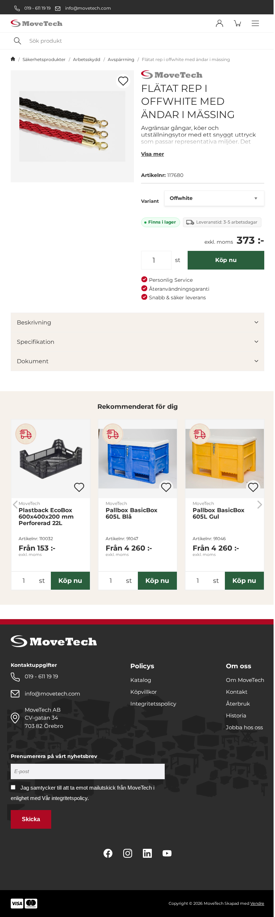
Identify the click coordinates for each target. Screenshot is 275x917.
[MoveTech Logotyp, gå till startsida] (36, 23)
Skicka (31, 819)
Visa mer (152, 153)
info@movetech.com (88, 8)
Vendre (257, 903)
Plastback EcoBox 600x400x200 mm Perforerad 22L (46, 517)
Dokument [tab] (33, 361)
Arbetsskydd (86, 59)
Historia (236, 715)
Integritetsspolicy (153, 703)
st (177, 260)
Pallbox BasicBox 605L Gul (219, 513)
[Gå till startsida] (13, 59)
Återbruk (238, 703)
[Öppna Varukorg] (237, 23)
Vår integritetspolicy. (65, 798)
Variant (150, 201)
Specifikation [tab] (35, 341)
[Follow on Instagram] (128, 853)
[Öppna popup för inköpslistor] (123, 81)
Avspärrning (121, 59)
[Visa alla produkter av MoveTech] (171, 75)
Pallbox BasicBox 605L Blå (132, 513)
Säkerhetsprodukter (44, 59)
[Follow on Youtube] (167, 853)
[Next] (260, 504)
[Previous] (15, 504)
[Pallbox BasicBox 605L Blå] (137, 459)
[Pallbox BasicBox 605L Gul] (224, 459)
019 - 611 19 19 (36, 8)
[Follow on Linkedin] (147, 853)
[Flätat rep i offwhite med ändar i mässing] (72, 126)
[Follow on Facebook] (108, 853)
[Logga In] (219, 23)
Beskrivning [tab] (34, 322)
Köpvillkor (143, 691)
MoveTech (29, 503)
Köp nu (226, 260)
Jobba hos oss (244, 727)
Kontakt (236, 691)
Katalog (140, 680)
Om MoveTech (245, 680)
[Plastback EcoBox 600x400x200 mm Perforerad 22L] (50, 459)
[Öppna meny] (255, 23)
